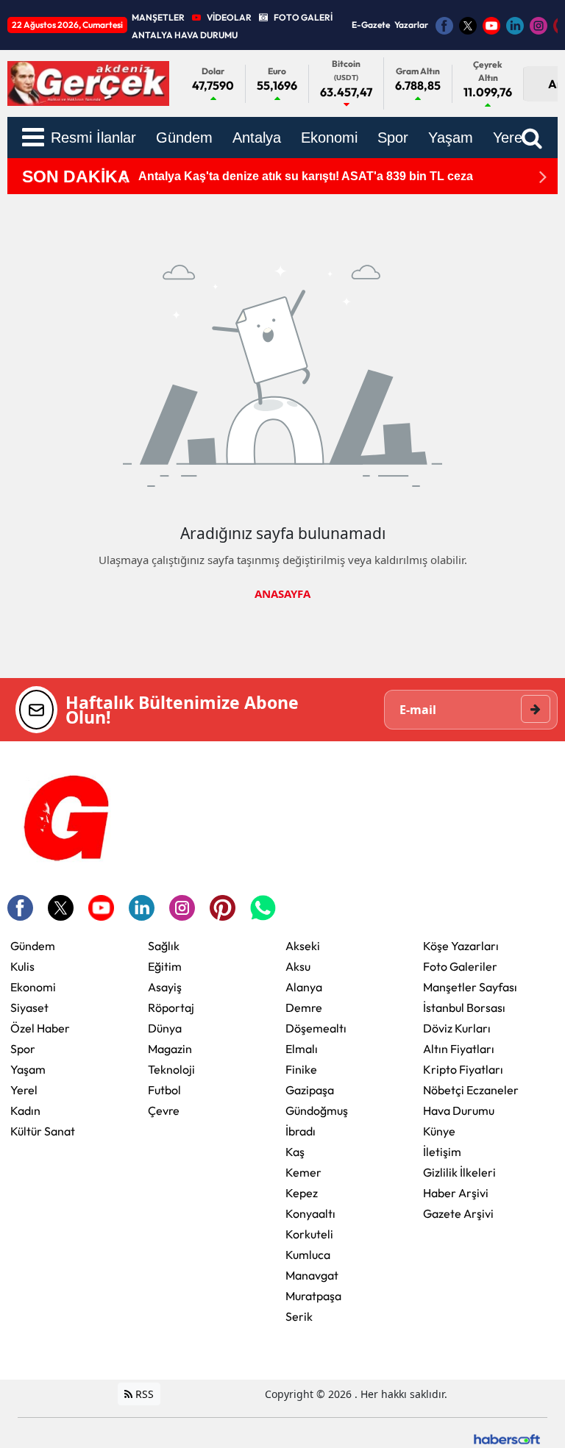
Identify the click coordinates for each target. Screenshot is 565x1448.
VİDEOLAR (229, 17)
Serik (299, 1316)
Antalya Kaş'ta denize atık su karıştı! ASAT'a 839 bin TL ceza (305, 176)
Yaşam (28, 1069)
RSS (143, 1394)
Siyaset (29, 1007)
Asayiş (165, 987)
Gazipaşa (309, 1090)
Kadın (25, 1110)
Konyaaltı (310, 1213)
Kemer (303, 1172)
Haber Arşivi (455, 1192)
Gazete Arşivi (458, 1213)
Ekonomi (33, 987)
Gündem (32, 945)
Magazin (170, 1048)
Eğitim (165, 966)
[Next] (543, 176)
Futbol (164, 1090)
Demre (303, 1007)
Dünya (165, 1028)
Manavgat (311, 1275)
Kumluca (307, 1254)
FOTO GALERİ (303, 17)
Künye (439, 1131)
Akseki (302, 945)
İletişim (442, 1151)
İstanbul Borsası (464, 1007)
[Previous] (123, 176)
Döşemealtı (316, 1028)
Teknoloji (171, 1069)
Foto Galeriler (460, 966)
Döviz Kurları (457, 1028)
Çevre (164, 1110)
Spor (22, 1048)
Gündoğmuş (316, 1110)
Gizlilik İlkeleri (459, 1172)
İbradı (300, 1131)
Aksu (297, 966)
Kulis (22, 966)
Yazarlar (411, 24)
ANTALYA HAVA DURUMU (185, 34)
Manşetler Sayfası (470, 987)
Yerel (24, 1090)
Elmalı (301, 1048)
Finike (301, 1069)
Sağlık (164, 945)
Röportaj (171, 1007)
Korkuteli (309, 1234)
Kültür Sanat (42, 1131)
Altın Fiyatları (458, 1048)
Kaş (295, 1151)
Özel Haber (40, 1028)
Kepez (301, 1192)
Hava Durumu (458, 1110)
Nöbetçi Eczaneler (471, 1090)
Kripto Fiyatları (463, 1069)
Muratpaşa (313, 1295)
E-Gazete (371, 24)
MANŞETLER (158, 17)
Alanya (303, 987)
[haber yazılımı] (507, 1437)
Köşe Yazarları (461, 945)
